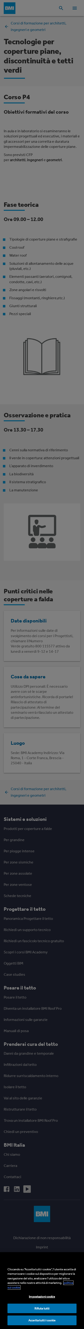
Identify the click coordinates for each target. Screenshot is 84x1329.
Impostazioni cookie (42, 1296)
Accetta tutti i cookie (42, 1320)
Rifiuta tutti (42, 1308)
